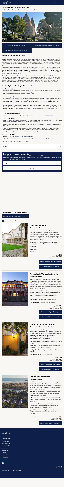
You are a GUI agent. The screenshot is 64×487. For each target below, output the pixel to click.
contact (7, 141)
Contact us (5, 457)
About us (4, 448)
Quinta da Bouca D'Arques (10, 98)
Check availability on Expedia (50, 267)
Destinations (5, 441)
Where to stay (6, 446)
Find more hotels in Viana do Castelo (17, 50)
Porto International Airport (14, 120)
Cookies (4, 452)
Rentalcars (48, 124)
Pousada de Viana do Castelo (11, 105)
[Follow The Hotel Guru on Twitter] (55, 467)
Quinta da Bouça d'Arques (42, 324)
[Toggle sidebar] (61, 2)
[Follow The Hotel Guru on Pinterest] (61, 467)
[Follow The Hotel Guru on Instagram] (59, 467)
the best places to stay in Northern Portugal (44, 138)
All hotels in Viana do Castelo (17, 45)
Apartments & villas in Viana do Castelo (47, 45)
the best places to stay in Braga (23, 136)
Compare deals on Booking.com (13, 221)
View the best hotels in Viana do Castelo (15, 216)
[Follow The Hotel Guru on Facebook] (56, 467)
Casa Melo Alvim (7, 90)
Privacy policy (6, 450)
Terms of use (5, 455)
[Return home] (7, 2)
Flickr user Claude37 (34, 40)
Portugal (31, 59)
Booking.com (49, 115)
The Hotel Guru (6, 438)
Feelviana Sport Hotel (40, 376)
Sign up (32, 168)
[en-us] (2, 462)
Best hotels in (6, 443)
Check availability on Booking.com (50, 261)
